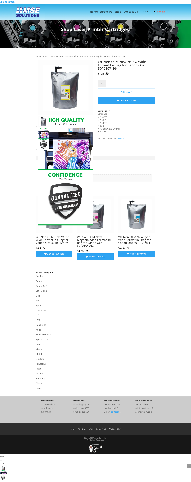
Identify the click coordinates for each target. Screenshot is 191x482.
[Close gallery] (1, 460)
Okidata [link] (40, 358)
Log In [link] (145, 12)
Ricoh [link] (38, 368)
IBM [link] (38, 320)
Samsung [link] (40, 378)
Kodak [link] (39, 329)
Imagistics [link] (41, 324)
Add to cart (126, 91)
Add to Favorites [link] (128, 100)
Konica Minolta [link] (43, 334)
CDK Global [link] (41, 290)
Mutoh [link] (39, 354)
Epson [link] (39, 305)
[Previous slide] (1, 456)
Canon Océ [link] (48, 56)
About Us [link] (106, 12)
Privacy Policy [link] (115, 429)
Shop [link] (118, 12)
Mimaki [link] (39, 349)
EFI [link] (37, 300)
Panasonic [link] (41, 363)
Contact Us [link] (131, 12)
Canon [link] (39, 281)
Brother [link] (40, 276)
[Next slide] (3, 456)
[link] (28, 19)
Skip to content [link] (7, 1)
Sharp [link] (39, 383)
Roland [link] (39, 373)
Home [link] (94, 12)
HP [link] (37, 315)
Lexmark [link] (40, 344)
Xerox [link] (39, 388)
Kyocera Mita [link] (42, 339)
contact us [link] (115, 411)
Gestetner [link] (41, 310)
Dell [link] (38, 295)
